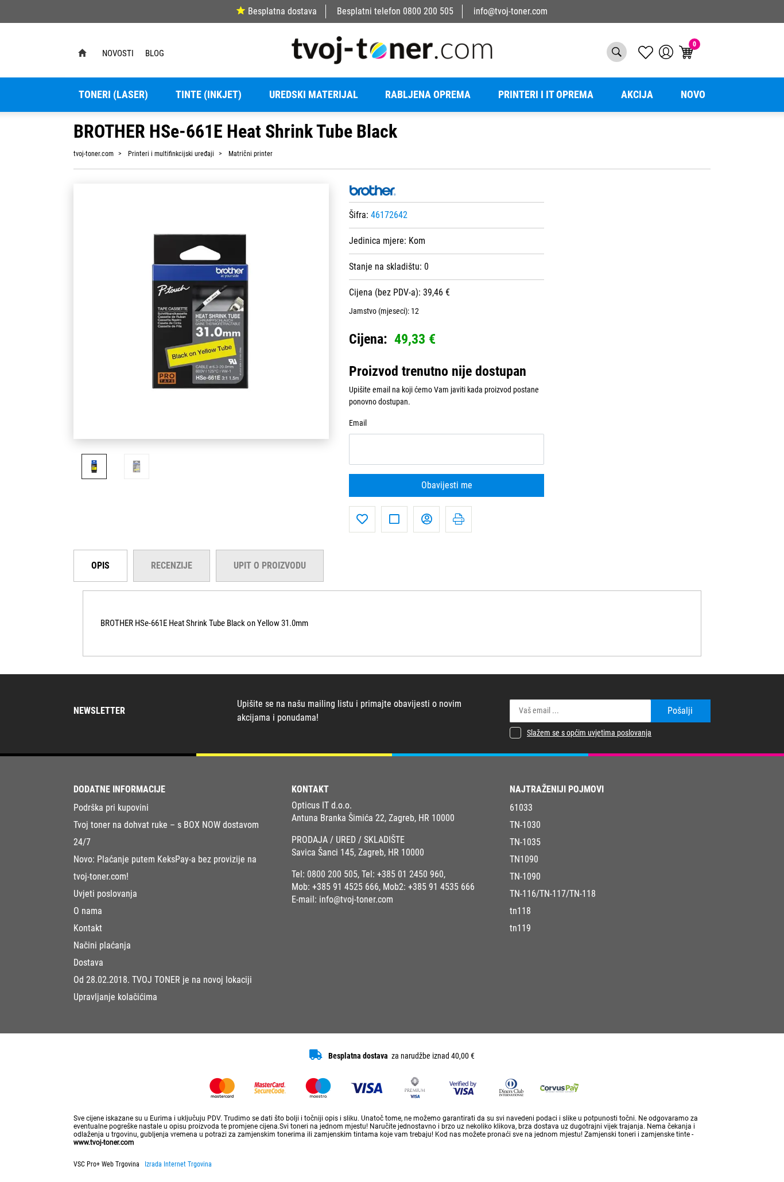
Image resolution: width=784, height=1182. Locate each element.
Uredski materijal (313, 94)
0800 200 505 (428, 11)
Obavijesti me (446, 485)
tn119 (520, 928)
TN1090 (524, 859)
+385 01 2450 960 (410, 874)
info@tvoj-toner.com (510, 11)
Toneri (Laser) (113, 94)
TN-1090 (525, 876)
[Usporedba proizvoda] (394, 519)
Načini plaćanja (102, 945)
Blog (154, 53)
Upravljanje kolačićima (115, 997)
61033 (521, 807)
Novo (693, 94)
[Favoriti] (362, 519)
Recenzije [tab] (171, 565)
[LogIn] (666, 52)
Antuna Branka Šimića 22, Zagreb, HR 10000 (373, 817)
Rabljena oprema (428, 94)
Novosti (118, 53)
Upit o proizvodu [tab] (270, 565)
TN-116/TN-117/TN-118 (553, 893)
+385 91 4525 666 (345, 886)
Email (358, 423)
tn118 (520, 910)
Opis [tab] (100, 565)
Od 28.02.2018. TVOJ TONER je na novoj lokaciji (162, 979)
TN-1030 (525, 824)
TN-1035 (525, 842)
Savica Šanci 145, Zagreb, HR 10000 (358, 852)
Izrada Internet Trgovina (178, 1164)
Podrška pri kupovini (111, 807)
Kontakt (87, 928)
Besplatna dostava (282, 11)
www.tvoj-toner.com (103, 1142)
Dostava (88, 962)
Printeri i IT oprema (545, 94)
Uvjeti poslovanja (105, 893)
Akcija (637, 94)
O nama (87, 910)
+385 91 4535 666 (441, 886)
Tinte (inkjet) (209, 94)
